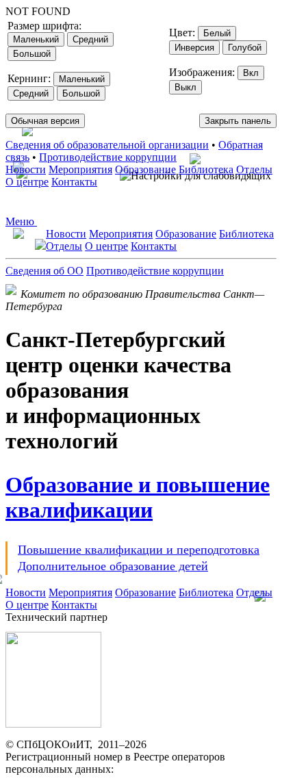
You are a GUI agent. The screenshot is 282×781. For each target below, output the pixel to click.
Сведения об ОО (44, 271)
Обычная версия (45, 121)
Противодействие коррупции (108, 157)
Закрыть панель (238, 121)
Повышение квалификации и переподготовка (138, 549)
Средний (90, 39)
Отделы (254, 169)
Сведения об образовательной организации (107, 145)
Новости (25, 169)
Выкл (185, 87)
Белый (217, 33)
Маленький (36, 39)
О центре (27, 182)
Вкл (251, 73)
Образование (145, 169)
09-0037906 (142, 769)
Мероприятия (80, 169)
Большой (32, 54)
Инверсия (194, 47)
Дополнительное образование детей (113, 566)
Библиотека (206, 169)
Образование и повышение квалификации (137, 497)
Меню (21, 221)
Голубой (244, 47)
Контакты (74, 182)
